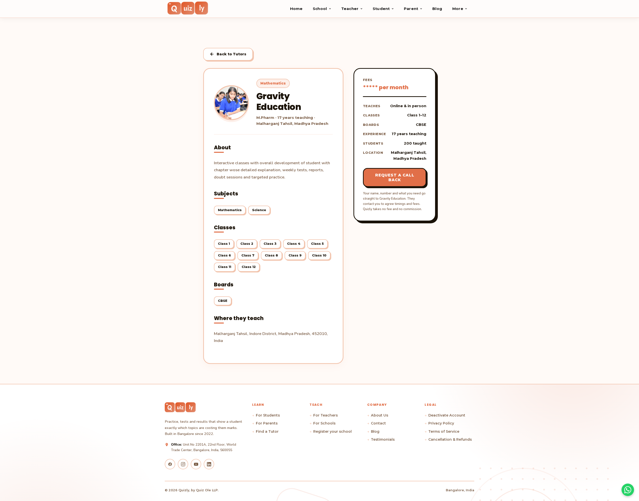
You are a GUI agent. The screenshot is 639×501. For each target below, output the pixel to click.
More (457, 8)
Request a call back (394, 177)
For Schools (324, 423)
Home (296, 8)
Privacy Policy (441, 423)
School (320, 8)
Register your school (332, 431)
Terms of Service (443, 431)
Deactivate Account (446, 415)
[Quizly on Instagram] (183, 464)
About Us (379, 415)
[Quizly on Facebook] (170, 464)
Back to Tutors (231, 54)
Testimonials (383, 439)
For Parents (267, 423)
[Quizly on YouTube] (196, 464)
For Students (268, 415)
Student (381, 8)
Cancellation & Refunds (450, 439)
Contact (378, 423)
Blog (437, 8)
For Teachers (325, 415)
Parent (411, 8)
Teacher (350, 8)
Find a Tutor (267, 431)
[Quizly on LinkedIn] (209, 464)
